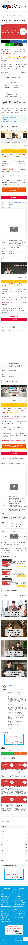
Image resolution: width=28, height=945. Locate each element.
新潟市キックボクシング (19, 904)
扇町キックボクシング (18, 917)
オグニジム (8, 89)
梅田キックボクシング (6, 891)
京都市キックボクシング (18, 896)
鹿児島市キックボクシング (7, 913)
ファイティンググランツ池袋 (12, 91)
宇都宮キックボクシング (19, 909)
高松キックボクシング (18, 894)
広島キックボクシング (18, 891)
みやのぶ (10, 685)
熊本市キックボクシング (7, 909)
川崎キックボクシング (19, 892)
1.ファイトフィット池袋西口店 (9, 117)
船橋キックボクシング (6, 915)
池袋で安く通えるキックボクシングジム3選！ (14, 85)
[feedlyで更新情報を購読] (9, 728)
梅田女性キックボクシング (7, 919)
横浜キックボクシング (6, 908)
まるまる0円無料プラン (18, 202)
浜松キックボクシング (18, 906)
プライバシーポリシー (7, 940)
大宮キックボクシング (18, 898)
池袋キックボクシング (6, 894)
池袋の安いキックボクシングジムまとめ (13, 92)
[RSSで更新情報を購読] (11, 728)
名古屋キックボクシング (7, 902)
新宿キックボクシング (6, 898)
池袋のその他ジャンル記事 (11, 94)
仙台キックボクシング (6, 906)
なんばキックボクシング (7, 892)
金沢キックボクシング (18, 915)
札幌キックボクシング (6, 900)
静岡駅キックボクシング (18, 908)
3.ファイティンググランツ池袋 (9, 121)
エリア (3, 747)
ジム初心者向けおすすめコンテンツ (13, 96)
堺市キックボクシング (6, 911)
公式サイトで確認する (14, 197)
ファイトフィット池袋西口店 (12, 87)
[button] (18, 44)
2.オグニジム (5, 119)
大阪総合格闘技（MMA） (7, 921)
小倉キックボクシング (18, 900)
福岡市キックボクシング (7, 904)
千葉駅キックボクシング (19, 902)
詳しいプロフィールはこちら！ (14, 725)
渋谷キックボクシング (6, 896)
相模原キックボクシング (18, 911)
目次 (12, 82)
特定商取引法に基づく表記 (20, 940)
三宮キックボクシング (6, 917)
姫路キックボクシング (20, 913)
